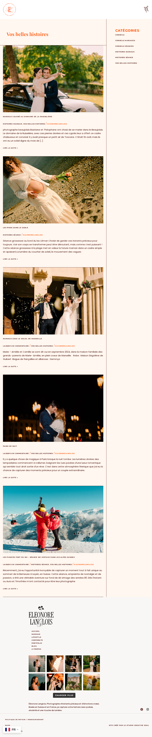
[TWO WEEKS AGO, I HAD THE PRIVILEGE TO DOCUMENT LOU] (73, 682)
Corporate (37, 640)
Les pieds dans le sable (15, 228)
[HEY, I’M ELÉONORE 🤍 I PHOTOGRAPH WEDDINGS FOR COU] (37, 682)
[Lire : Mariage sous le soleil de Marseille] (53, 301)
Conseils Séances (124, 46)
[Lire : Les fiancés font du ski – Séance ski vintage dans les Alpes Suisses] (53, 519)
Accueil (36, 631)
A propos (36, 649)
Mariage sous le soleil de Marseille (22, 339)
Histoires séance (12, 235)
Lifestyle (36, 637)
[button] (146, 9)
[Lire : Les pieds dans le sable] (53, 190)
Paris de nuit (10, 446)
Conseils (119, 35)
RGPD (7, 725)
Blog (34, 646)
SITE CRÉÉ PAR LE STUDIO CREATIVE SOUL (129, 725)
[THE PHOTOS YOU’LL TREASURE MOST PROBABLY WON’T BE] (55, 682)
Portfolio (37, 643)
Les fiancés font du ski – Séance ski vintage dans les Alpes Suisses (39, 557)
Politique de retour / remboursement (24, 719)
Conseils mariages (125, 40)
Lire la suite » (10, 147)
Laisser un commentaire (16, 346)
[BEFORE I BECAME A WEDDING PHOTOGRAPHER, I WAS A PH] (91, 663)
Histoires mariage (12, 124)
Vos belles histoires (34, 124)
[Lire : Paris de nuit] (53, 408)
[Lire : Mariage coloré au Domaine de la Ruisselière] (53, 79)
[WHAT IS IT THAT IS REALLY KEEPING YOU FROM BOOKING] (91, 682)
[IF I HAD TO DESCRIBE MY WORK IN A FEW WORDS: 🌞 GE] (37, 663)
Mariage (36, 634)
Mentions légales (14, 731)
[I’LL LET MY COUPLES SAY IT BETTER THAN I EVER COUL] (55, 663)
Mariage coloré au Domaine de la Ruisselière (27, 117)
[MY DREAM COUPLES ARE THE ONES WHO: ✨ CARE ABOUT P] (73, 663)
